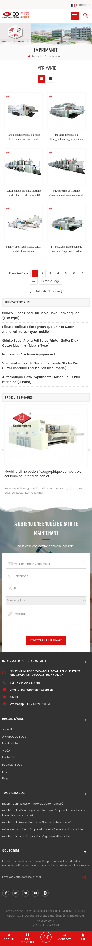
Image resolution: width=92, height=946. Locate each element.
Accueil (36, 56)
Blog (5, 779)
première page (18, 273)
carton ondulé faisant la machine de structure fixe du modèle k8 (24, 193)
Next (89, 449)
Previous (3, 449)
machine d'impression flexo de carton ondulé (32, 804)
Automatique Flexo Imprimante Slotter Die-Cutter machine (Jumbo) (41, 380)
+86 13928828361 (38, 704)
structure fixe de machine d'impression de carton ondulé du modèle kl (66, 193)
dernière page (50, 281)
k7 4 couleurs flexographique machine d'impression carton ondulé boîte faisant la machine (66, 249)
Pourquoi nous (12, 765)
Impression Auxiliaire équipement (28, 354)
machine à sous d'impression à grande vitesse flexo (37, 837)
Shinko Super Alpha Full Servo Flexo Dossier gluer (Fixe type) (40, 316)
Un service (9, 758)
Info (4, 772)
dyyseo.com (45, 921)
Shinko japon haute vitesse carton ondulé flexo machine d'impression (23, 249)
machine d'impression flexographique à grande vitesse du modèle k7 (66, 137)
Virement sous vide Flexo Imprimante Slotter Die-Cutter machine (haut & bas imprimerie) (41, 366)
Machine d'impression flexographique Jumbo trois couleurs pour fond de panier (42, 474)
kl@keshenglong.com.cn (36, 690)
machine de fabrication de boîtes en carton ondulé (36, 823)
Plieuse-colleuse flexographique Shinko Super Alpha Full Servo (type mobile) (38, 329)
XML (56, 925)
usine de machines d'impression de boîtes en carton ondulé (42, 829)
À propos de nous (14, 737)
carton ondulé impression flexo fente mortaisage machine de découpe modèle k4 (23, 137)
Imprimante (10, 744)
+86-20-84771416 (29, 683)
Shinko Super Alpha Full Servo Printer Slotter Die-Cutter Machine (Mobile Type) (40, 343)
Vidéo (6, 751)
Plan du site (43, 925)
